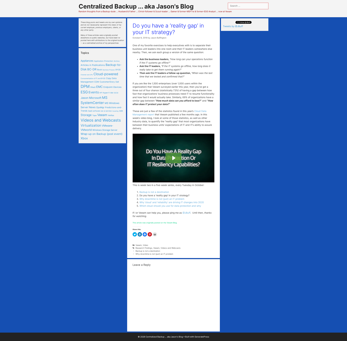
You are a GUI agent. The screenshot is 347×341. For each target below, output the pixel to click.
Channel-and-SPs (87, 75)
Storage (86, 115)
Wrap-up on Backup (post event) (101, 134)
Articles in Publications (93, 65)
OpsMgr (100, 107)
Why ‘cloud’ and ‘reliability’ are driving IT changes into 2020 (171, 202)
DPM (85, 86)
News (92, 107)
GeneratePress (202, 336)
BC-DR (92, 69)
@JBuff (186, 212)
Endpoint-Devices (112, 87)
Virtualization (91, 125)
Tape (94, 115)
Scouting (115, 111)
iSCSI (116, 93)
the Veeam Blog (170, 223)
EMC (99, 87)
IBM (111, 93)
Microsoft (95, 97)
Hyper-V (106, 93)
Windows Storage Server (104, 130)
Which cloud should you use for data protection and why (170, 206)
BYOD (118, 70)
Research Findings (144, 248)
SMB (121, 111)
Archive (117, 61)
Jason (84, 97)
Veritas (111, 115)
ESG (84, 92)
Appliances (87, 60)
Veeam (139, 245)
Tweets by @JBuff (233, 26)
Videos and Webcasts (171, 248)
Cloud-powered (106, 74)
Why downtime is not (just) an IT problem (161, 199)
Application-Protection (103, 61)
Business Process (109, 70)
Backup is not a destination (154, 192)
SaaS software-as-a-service (100, 111)
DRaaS (93, 87)
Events (94, 92)
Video (145, 245)
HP (100, 93)
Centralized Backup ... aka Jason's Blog (136, 6)
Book (99, 69)
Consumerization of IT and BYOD (93, 78)
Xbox (84, 138)
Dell (117, 82)
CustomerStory (107, 82)
